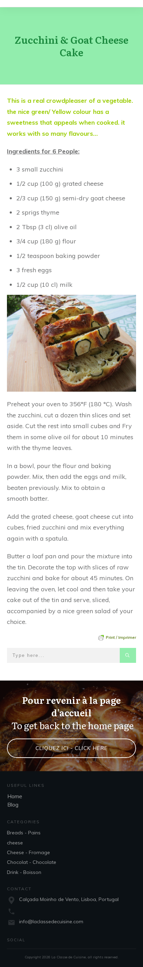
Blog (12, 804)
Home (14, 796)
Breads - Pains (24, 833)
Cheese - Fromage (28, 852)
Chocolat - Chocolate (31, 862)
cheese (15, 843)
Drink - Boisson (24, 872)
